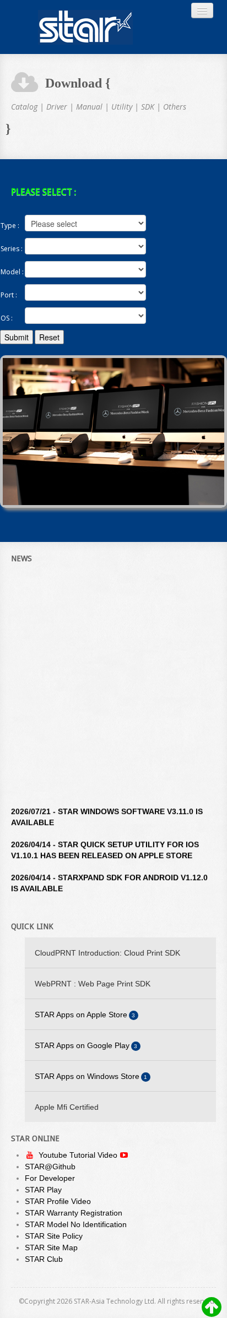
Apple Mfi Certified (67, 1107)
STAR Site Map (51, 1247)
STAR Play (43, 1189)
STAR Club (44, 1259)
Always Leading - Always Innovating (85, 27)
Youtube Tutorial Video (79, 1155)
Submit (16, 337)
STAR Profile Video (58, 1201)
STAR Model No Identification (76, 1224)
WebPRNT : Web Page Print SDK (92, 983)
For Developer (50, 1178)
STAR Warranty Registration (73, 1212)
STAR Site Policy (54, 1236)
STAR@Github (50, 1166)
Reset (49, 337)
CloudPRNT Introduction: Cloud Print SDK (107, 952)
